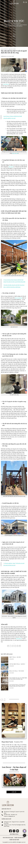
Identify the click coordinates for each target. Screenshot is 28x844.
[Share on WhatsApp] (8, 646)
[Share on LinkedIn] (20, 646)
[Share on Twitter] (13, 646)
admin (12, 56)
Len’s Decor (6, 84)
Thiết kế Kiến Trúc (19, 837)
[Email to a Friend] (15, 646)
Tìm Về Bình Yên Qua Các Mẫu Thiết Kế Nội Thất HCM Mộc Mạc (18, 678)
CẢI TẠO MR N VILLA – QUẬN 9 (17, 664)
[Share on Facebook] (10, 646)
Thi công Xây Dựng (8, 837)
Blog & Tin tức (4, 49)
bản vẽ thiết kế (18, 298)
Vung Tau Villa (15, 153)
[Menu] (26, 2)
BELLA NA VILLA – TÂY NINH (16, 671)
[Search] (23, 2)
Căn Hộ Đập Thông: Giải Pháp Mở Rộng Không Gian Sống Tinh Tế (17, 685)
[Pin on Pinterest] (17, 646)
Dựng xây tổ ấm (12, 49)
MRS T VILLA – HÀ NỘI (15, 657)
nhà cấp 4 (11, 166)
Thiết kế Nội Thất (14, 839)
